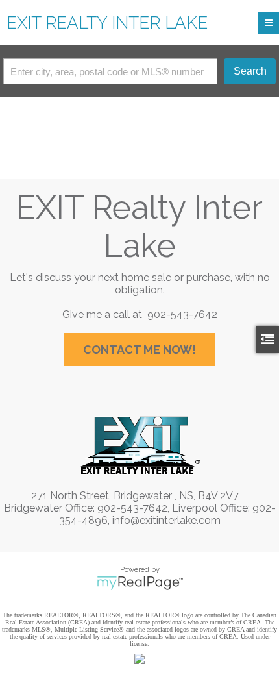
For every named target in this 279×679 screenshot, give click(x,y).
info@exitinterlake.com (166, 520)
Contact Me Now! (139, 349)
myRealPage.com (140, 583)
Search (250, 71)
